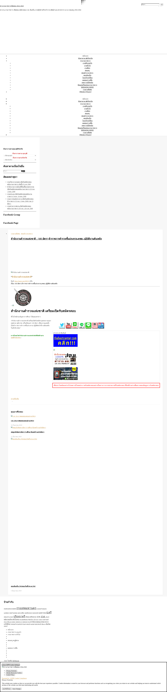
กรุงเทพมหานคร (26, 608)
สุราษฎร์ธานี (19, 624)
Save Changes (17, 689)
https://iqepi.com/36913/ (21, 281)
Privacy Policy (85, 92)
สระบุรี (29, 621)
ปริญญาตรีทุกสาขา (31, 617)
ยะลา (37, 619)
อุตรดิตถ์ (32, 624)
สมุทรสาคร (25, 621)
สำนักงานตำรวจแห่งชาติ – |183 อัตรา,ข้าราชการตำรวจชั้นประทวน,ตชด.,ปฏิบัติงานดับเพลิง (56, 238)
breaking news (87, 87)
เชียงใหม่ (48, 624)
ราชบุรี (44, 619)
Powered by (14, 678)
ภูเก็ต (34, 619)
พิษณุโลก (30, 619)
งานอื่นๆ (87, 68)
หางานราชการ (85, 61)
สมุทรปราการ (19, 621)
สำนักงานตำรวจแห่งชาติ (22, 277)
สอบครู (87, 70)
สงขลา (13, 622)
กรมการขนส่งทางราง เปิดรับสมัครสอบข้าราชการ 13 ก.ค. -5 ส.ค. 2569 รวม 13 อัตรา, (20, 201)
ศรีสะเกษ (9, 621)
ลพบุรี (47, 619)
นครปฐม (15, 613)
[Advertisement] (85, 256)
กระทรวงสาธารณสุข (10, 608)
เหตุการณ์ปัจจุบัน (87, 82)
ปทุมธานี (6, 617)
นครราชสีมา (21, 613)
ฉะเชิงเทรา (6, 612)
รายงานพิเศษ (87, 89)
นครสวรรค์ (35, 612)
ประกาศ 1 (17, 337)
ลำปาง (5, 621)
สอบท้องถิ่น (87, 75)
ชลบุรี (11, 613)
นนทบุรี (40, 613)
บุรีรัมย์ (44, 612)
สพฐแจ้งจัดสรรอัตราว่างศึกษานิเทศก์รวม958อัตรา (27, 432)
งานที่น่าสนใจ (87, 63)
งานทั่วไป (87, 65)
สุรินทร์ (24, 624)
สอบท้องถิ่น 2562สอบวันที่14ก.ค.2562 (23, 586)
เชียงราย (43, 624)
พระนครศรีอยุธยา (24, 619)
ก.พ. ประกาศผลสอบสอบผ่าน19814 (22, 421)
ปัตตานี (47, 616)
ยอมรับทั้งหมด (7, 689)
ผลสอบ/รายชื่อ (87, 80)
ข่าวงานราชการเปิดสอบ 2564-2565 (12, 6)
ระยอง (40, 619)
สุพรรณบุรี (13, 624)
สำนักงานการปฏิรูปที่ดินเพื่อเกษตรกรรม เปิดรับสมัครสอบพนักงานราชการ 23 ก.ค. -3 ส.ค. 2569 (21, 189)
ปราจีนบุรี (11, 616)
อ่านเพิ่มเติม (15, 399)
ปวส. (43, 616)
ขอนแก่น (44, 608)
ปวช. (38, 617)
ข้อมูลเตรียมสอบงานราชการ (87, 85)
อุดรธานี (28, 624)
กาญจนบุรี (39, 608)
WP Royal (16, 661)
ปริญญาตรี (19, 616)
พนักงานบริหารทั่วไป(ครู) (12, 619)
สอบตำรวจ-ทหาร (87, 73)
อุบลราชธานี (38, 624)
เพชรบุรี (5, 626)
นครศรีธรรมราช (28, 612)
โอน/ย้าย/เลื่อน (87, 78)
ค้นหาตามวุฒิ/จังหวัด (85, 58)
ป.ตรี (49, 612)
